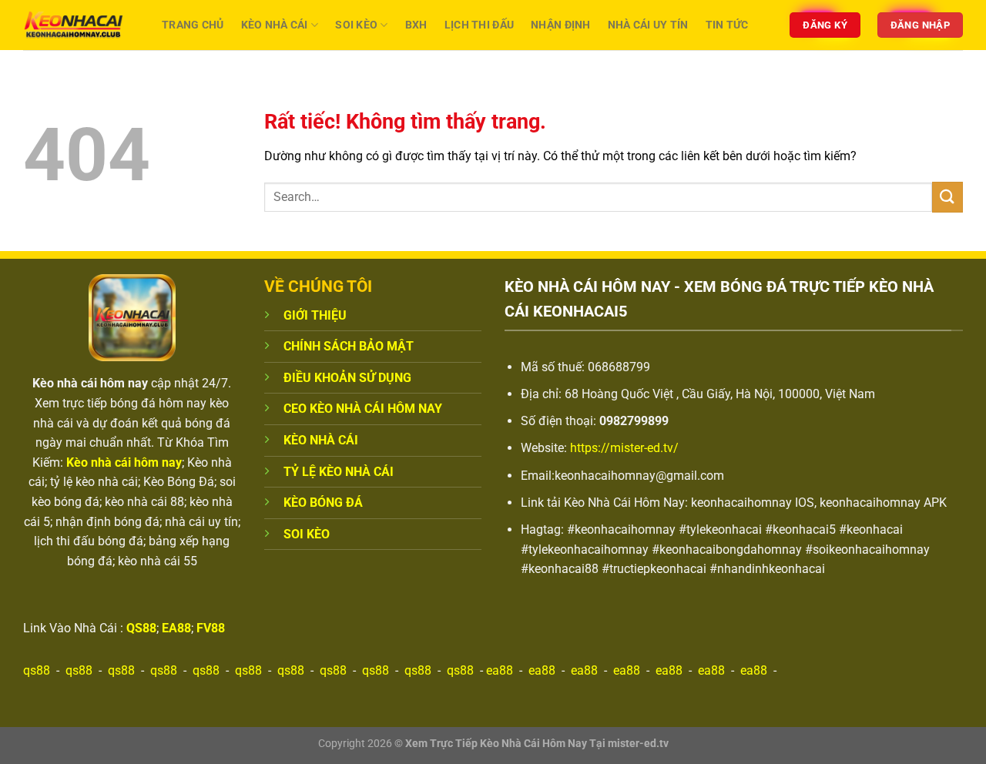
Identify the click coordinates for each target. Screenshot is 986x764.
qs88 (36, 670)
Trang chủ (193, 25)
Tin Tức (727, 25)
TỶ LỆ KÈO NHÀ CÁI (338, 471)
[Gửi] (947, 197)
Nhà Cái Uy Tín (648, 25)
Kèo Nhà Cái (274, 25)
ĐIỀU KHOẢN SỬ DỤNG (347, 377)
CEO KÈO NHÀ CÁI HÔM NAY (362, 408)
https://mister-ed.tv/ (624, 448)
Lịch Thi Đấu (479, 25)
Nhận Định (561, 25)
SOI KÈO (306, 534)
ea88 (499, 670)
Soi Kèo (356, 25)
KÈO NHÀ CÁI (320, 440)
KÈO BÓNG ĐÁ (323, 502)
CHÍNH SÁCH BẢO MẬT (348, 346)
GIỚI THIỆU (315, 315)
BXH (416, 25)
